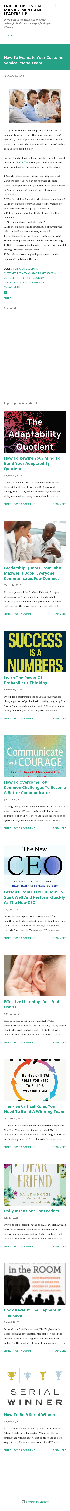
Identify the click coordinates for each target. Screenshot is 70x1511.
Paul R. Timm (23, 162)
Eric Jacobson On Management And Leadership (23, 9)
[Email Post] (6, 293)
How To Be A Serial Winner (30, 1414)
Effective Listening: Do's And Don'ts (31, 1004)
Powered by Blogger (37, 1501)
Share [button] (7, 298)
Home (9, 35)
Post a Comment (24, 504)
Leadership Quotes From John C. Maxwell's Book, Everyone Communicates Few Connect (35, 573)
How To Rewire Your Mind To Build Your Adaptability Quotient (32, 463)
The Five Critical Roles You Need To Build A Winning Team (34, 1108)
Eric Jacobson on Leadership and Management (25, 285)
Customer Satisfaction (43, 273)
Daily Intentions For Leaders (31, 1210)
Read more (59, 504)
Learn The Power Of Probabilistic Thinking (25, 680)
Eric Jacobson (36, 277)
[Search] (56, 6)
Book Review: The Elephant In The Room (33, 1312)
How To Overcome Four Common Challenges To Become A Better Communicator (35, 787)
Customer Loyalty (15, 273)
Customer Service (15, 277)
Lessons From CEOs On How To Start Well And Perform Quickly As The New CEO (34, 897)
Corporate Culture (25, 268)
